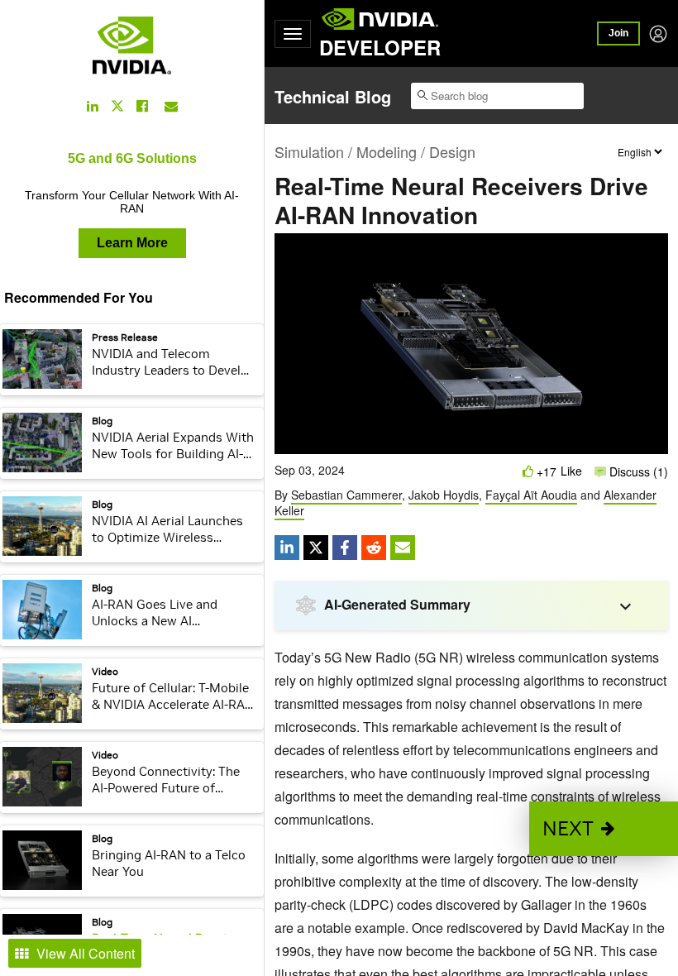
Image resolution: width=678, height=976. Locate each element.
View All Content (85, 953)
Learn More (132, 243)
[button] (603, 828)
